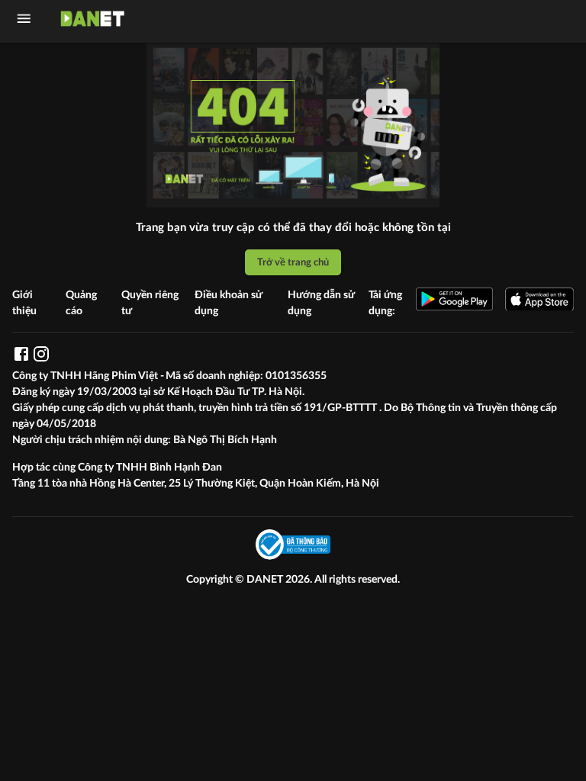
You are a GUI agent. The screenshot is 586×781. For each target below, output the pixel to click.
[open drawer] (24, 19)
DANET (265, 579)
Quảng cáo (81, 303)
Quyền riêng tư (150, 303)
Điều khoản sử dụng (228, 303)
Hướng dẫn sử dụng (321, 303)
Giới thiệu (24, 303)
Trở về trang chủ (293, 262)
